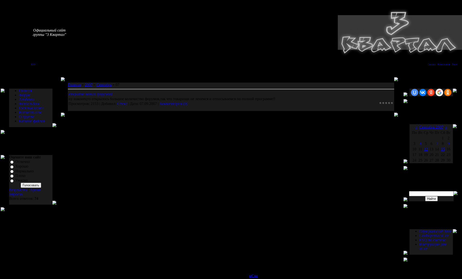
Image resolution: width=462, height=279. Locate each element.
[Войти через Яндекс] (431, 92)
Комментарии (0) (173, 104)
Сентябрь (104, 85)
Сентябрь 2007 (431, 127)
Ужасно (21, 180)
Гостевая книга (31, 108)
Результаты (18, 190)
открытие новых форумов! (90, 94)
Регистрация (444, 64)
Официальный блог (435, 231)
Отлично (22, 162)
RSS (33, 64)
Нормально (24, 171)
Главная (432, 64)
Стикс (122, 104)
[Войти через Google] (439, 92)
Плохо (20, 176)
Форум (24, 95)
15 (443, 149)
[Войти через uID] (414, 92)
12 (426, 149)
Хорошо (21, 166)
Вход (454, 64)
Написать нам (30, 112)
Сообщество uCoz (434, 236)
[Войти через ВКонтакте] (422, 92)
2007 (88, 85)
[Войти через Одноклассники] (447, 92)
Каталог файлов (32, 121)
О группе (26, 117)
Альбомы (26, 99)
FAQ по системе (432, 240)
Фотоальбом (29, 104)
